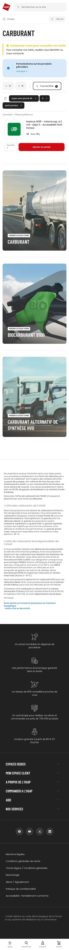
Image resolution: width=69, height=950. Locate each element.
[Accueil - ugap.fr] (6, 7)
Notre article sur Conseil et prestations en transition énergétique (30, 604)
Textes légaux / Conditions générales (26, 868)
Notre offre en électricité (17, 608)
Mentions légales (15, 854)
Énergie (10, 19)
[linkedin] (50, 831)
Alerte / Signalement (17, 882)
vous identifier (52, 49)
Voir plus (20, 71)
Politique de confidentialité (21, 889)
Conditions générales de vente (23, 861)
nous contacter (15, 53)
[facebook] (19, 831)
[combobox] (8, 86)
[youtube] (29, 831)
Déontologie (12, 875)
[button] (10, 944)
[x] (39, 831)
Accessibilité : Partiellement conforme (27, 895)
